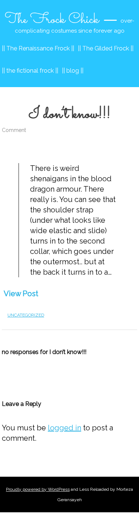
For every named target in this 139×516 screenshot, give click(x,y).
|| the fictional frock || (30, 70)
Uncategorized (25, 315)
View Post (21, 293)
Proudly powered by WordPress (38, 489)
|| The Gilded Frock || (105, 48)
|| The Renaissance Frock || (38, 48)
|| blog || (72, 70)
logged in (64, 427)
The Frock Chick (52, 19)
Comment (14, 130)
